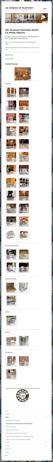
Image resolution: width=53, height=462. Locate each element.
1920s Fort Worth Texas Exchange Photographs (18, 439)
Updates (7, 414)
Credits (7, 452)
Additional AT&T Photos (12, 430)
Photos (7, 417)
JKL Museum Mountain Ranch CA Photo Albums (19, 423)
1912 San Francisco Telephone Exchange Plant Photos (20, 436)
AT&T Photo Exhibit (11, 426)
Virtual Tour (8, 449)
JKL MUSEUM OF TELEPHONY (19, 8)
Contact (7, 442)
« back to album (9, 58)
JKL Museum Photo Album (13, 420)
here (9, 47)
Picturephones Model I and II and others (16, 433)
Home (6, 411)
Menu (45, 8)
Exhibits (7, 445)
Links (6, 455)
